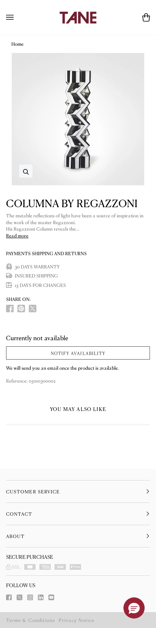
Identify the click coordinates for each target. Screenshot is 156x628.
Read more (17, 236)
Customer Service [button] (33, 491)
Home (17, 43)
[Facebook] (9, 597)
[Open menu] (17, 17)
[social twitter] (32, 308)
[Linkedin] (41, 597)
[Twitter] (19, 597)
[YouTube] (51, 597)
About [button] (15, 536)
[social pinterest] (21, 308)
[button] (134, 608)
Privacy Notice (76, 620)
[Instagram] (30, 597)
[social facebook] (10, 308)
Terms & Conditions (30, 620)
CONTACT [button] (19, 513)
